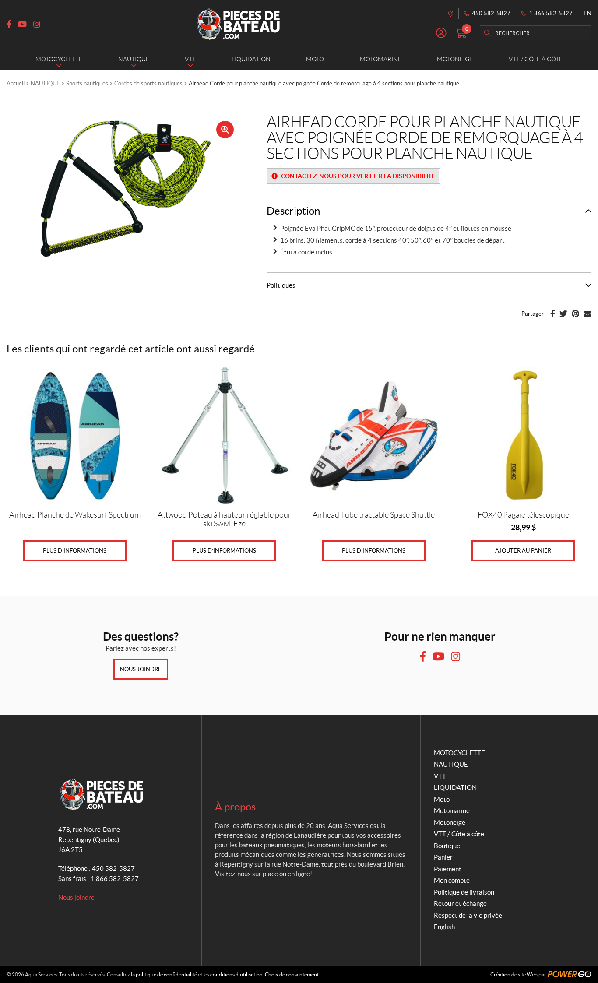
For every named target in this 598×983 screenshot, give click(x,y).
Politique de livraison (464, 892)
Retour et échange (460, 903)
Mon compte (452, 880)
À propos (235, 807)
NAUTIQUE (45, 83)
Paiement (447, 869)
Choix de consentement (292, 974)
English (444, 926)
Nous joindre (141, 669)
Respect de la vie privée (468, 915)
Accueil (16, 83)
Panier (443, 857)
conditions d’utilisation (236, 974)
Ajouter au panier (523, 550)
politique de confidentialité (166, 974)
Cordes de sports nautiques (148, 83)
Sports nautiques (87, 83)
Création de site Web (514, 974)
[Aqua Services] (238, 24)
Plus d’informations (74, 550)
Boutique (447, 845)
